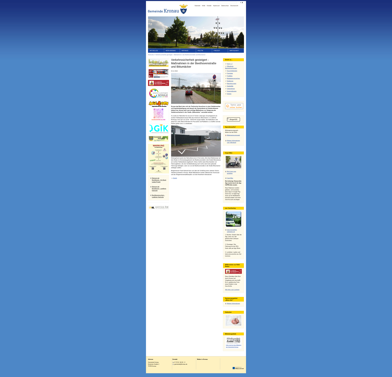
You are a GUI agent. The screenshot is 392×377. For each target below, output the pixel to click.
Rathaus (185, 50)
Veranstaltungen (231, 91)
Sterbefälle (230, 86)
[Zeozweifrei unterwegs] (233, 219)
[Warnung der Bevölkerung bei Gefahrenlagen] (158, 158)
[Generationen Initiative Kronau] (158, 128)
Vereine (229, 94)
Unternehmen (231, 88)
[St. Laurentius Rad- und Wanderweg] (158, 83)
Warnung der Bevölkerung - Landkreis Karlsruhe (159, 188)
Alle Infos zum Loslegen (232, 289)
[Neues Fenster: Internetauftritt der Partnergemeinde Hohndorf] (158, 139)
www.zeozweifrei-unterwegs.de (232, 231)
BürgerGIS (233, 119)
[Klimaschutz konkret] (158, 62)
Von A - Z (229, 64)
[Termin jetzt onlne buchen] (234, 108)
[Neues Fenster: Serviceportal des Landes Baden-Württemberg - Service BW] (158, 207)
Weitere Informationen (233, 303)
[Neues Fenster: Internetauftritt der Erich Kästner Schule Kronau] (158, 93)
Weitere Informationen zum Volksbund (233, 141)
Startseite (197, 5)
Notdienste (230, 81)
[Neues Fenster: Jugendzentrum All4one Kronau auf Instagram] (158, 111)
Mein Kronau (171, 50)
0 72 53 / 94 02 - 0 (179, 362)
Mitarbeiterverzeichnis (233, 78)
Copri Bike (230, 178)
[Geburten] (233, 320)
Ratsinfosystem (231, 83)
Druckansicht (234, 5)
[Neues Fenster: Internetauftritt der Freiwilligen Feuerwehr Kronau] (158, 73)
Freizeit (217, 50)
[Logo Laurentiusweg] (233, 271)
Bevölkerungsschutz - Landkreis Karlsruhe (158, 196)
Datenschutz (225, 5)
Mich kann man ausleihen (231, 172)
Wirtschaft (234, 50)
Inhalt (203, 5)
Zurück (175, 178)
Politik (200, 50)
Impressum (216, 5)
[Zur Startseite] (168, 9)
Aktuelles (154, 50)
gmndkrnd (180, 364)
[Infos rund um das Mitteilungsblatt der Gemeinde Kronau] (233, 340)
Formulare (230, 73)
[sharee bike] (233, 162)
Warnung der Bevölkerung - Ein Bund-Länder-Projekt (159, 180)
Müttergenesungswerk (233, 135)
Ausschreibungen (232, 71)
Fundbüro (229, 76)
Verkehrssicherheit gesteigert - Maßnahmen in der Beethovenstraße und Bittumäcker (180, 54)
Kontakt (209, 5)
